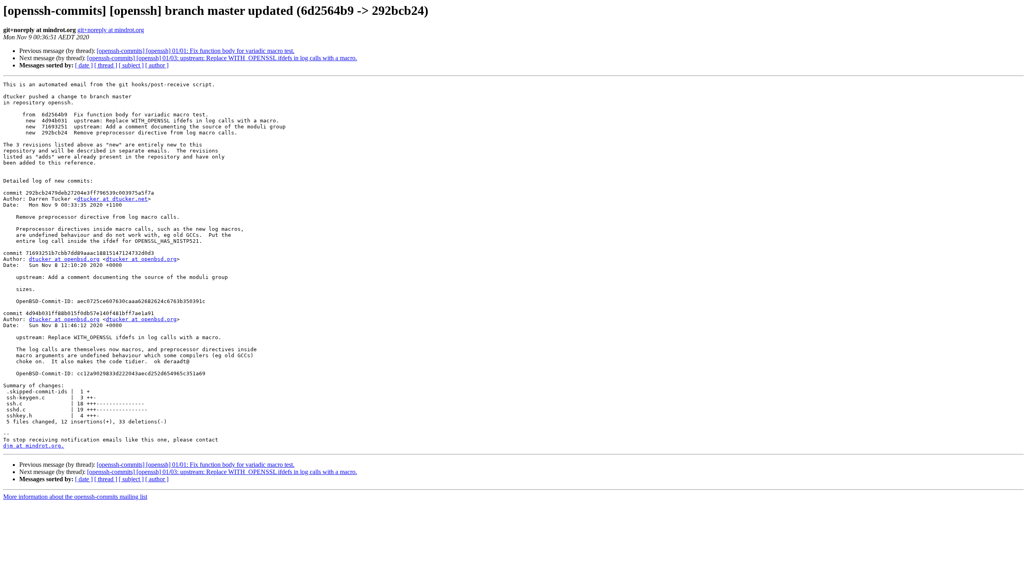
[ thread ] (105, 65)
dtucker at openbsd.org (64, 259)
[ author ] (156, 65)
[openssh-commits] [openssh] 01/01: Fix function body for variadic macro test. (195, 50)
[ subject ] (131, 65)
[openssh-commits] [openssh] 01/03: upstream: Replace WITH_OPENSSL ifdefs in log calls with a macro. (222, 58)
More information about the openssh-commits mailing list (75, 496)
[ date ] (84, 65)
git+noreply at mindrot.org (110, 29)
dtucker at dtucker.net (112, 199)
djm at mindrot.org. (33, 446)
